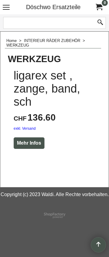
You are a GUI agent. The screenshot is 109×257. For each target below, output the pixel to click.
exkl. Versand (25, 128)
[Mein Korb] (98, 7)
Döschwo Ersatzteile (53, 7)
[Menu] (6, 8)
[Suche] (100, 22)
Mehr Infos (29, 143)
